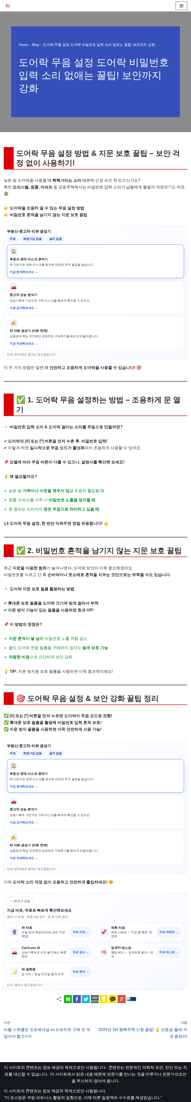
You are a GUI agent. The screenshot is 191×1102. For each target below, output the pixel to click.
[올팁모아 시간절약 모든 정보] (9, 5)
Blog (35, 45)
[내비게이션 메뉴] (181, 5)
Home (23, 45)
